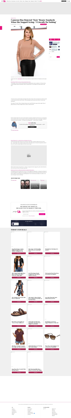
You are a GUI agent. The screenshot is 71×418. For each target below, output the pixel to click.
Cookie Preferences (30, 412)
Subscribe (42, 214)
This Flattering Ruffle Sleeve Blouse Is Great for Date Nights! (35, 370)
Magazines (32, 1)
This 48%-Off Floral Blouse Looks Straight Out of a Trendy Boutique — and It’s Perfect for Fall (32, 125)
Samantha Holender (14, 24)
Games (29, 1)
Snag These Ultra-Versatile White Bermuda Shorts (19, 370)
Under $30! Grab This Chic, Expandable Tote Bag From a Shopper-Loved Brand (34, 322)
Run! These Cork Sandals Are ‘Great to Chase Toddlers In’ (18, 322)
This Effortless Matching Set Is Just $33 (51, 250)
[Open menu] (2, 1)
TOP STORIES (43, 24)
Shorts (39, 1)
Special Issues (54, 412)
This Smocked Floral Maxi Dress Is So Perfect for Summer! (52, 274)
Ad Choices (29, 414)
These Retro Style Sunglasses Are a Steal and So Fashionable (52, 346)
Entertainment (13, 1)
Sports (24, 1)
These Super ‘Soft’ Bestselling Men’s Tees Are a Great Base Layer (34, 250)
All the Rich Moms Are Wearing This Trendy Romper (35, 346)
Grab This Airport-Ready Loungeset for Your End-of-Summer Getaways (34, 274)
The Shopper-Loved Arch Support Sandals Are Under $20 (51, 322)
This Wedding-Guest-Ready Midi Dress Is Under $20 (18, 298)
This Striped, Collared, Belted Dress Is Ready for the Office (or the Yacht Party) (35, 298)
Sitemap (13, 414)
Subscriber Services (54, 413)
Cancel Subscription (54, 414)
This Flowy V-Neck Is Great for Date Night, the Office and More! (19, 346)
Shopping (26, 1)
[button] (67, 1)
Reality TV (36, 1)
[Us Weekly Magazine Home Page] (4, 1)
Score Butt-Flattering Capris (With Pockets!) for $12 (51, 298)
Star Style (17, 1)
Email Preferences (14, 412)
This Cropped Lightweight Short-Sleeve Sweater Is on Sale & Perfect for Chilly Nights (19, 274)
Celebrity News (8, 1)
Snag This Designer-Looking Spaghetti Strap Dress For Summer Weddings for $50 (17, 250)
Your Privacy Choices (30, 413)
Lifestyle (21, 1)
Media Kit (13, 413)
